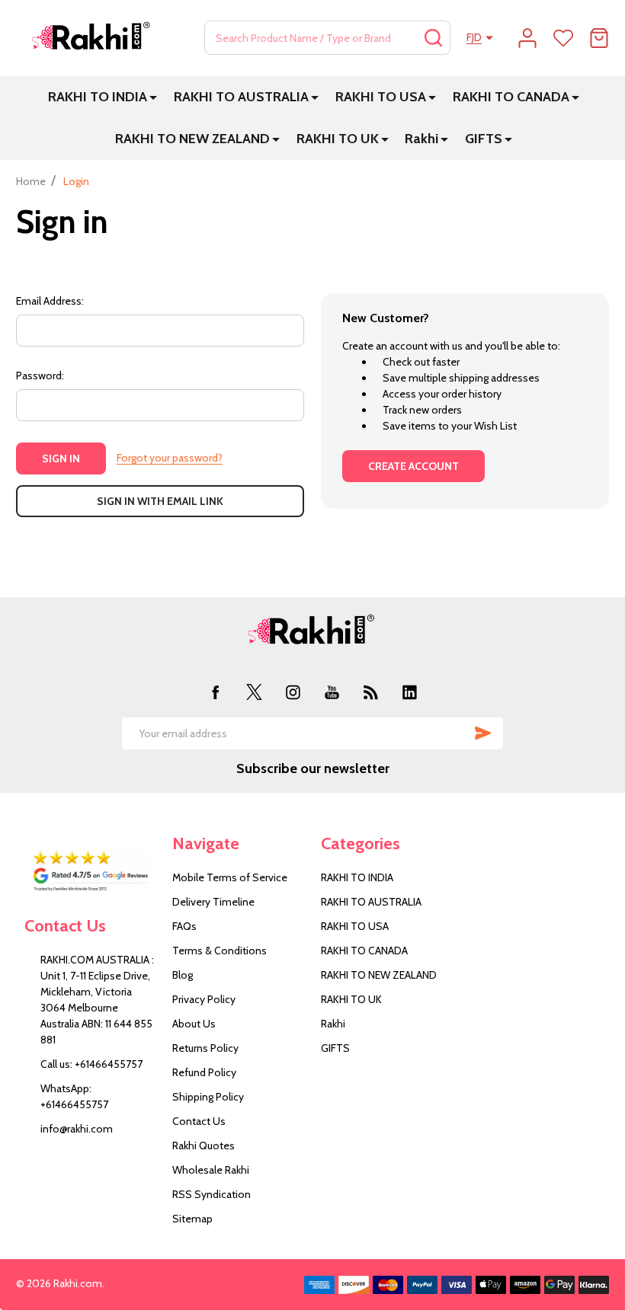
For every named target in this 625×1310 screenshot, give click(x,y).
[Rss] (370, 692)
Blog (182, 975)
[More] (153, 97)
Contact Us (199, 1121)
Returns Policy (205, 1048)
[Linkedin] (409, 692)
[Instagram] (293, 692)
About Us (194, 1023)
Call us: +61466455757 (91, 1064)
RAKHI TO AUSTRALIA (241, 96)
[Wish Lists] (563, 38)
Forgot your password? (170, 458)
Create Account (413, 466)
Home (31, 181)
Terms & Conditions (219, 950)
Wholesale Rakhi (210, 1170)
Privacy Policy (204, 999)
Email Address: (50, 301)
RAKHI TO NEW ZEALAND (192, 138)
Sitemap (192, 1218)
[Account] (527, 38)
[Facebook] (215, 692)
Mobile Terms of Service (229, 877)
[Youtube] (331, 692)
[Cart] (599, 38)
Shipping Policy (208, 1097)
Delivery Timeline (213, 902)
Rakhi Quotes (203, 1145)
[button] (90, 871)
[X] (254, 692)
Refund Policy (204, 1072)
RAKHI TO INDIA (97, 96)
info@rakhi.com (76, 1129)
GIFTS (483, 138)
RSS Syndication (211, 1194)
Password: (40, 375)
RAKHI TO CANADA (511, 96)
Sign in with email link (160, 501)
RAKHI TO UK (337, 138)
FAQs (184, 926)
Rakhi (421, 138)
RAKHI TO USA (380, 96)
